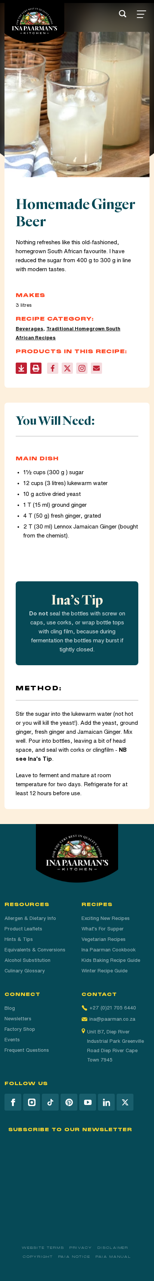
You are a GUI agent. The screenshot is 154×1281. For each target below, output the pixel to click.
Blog (9, 1008)
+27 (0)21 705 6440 (112, 1007)
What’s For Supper (102, 928)
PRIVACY (81, 1248)
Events (12, 1039)
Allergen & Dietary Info (30, 918)
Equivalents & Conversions (34, 949)
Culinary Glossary (24, 970)
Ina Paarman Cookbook (108, 949)
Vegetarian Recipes (103, 939)
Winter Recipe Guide (104, 970)
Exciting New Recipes (105, 918)
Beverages (29, 328)
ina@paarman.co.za (112, 1019)
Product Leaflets (23, 928)
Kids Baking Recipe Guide (110, 960)
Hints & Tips (18, 939)
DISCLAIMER (113, 1248)
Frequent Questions (26, 1050)
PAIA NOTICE (74, 1257)
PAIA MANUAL (113, 1257)
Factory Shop (19, 1029)
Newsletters (17, 1018)
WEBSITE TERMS (43, 1248)
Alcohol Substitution (27, 960)
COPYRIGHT (38, 1257)
